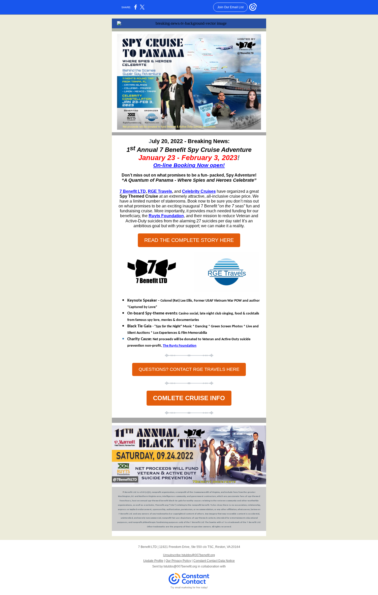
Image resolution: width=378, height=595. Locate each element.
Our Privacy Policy (178, 561)
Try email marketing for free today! (189, 587)
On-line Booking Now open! (189, 165)
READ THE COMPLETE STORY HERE (189, 240)
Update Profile (153, 561)
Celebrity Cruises (199, 191)
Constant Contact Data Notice (214, 561)
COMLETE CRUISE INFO (189, 398)
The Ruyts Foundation (179, 346)
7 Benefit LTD (133, 191)
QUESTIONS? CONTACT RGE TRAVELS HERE (189, 369)
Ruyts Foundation (166, 216)
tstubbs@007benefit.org (180, 566)
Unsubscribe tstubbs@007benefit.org (189, 555)
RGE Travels (160, 191)
